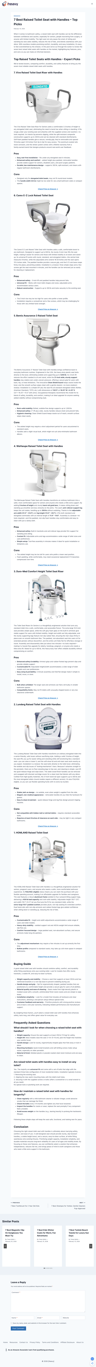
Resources (14, 1342)
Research (17, 16)
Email (40, 1318)
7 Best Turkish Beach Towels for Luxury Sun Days (79, 1233)
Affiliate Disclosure (67, 1342)
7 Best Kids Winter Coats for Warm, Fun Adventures (46, 1233)
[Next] (90, 1246)
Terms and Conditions (50, 1342)
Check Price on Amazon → (48, 189)
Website (66, 1318)
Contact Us (23, 1342)
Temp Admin (11, 1239)
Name (14, 1318)
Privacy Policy (35, 1342)
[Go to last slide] (5, 1246)
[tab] (44, 1268)
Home (5, 1342)
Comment (16, 1292)
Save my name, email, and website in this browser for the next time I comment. (40, 1323)
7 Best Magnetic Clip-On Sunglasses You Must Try (15, 1233)
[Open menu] (92, 3)
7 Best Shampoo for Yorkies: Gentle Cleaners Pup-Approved (68, 1205)
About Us (80, 1342)
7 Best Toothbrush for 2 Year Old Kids (25, 1204)
